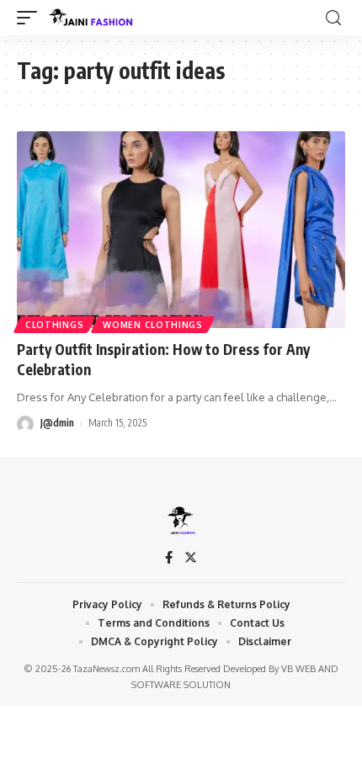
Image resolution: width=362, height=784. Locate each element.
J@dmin (57, 422)
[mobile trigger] (31, 17)
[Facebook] (168, 558)
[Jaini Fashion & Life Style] (92, 17)
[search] (333, 18)
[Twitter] (190, 558)
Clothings (54, 325)
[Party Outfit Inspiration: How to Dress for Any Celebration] (181, 229)
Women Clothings (153, 325)
